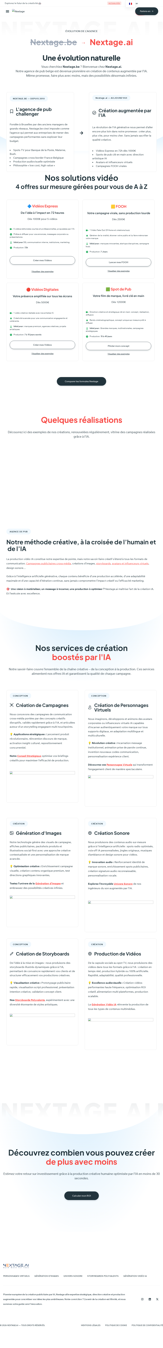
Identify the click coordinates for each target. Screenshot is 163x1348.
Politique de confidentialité (147, 1325)
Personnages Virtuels (119, 764)
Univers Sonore (123, 883)
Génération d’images (46, 1276)
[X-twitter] (157, 1299)
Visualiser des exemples (42, 271)
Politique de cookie (116, 1325)
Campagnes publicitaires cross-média (48, 563)
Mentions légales (90, 1325)
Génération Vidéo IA (135, 1276)
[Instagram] (142, 1299)
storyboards (103, 563)
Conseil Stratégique (29, 755)
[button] (8, 11)
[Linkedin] (149, 1299)
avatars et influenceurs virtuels (130, 563)
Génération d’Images (48, 883)
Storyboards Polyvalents (103, 1276)
